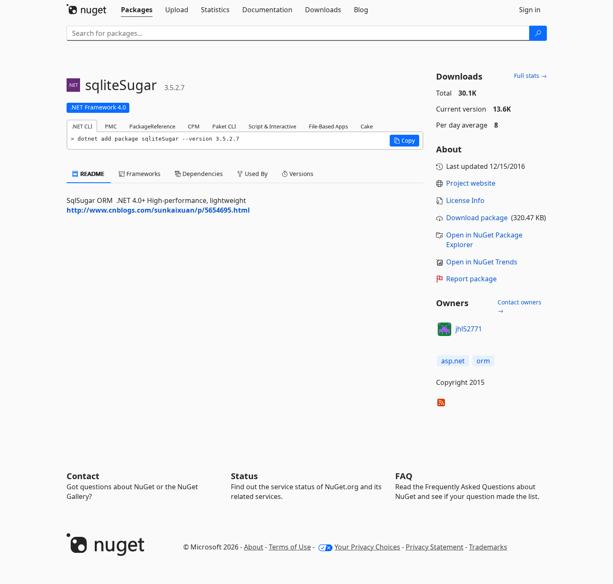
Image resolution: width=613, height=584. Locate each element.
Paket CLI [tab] (224, 126)
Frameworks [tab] (143, 174)
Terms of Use (290, 547)
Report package (471, 278)
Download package (477, 217)
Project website (470, 183)
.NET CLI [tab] (82, 126)
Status (244, 476)
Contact (83, 476)
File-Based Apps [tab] (328, 126)
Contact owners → (519, 306)
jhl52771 (468, 328)
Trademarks (488, 547)
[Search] (538, 33)
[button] (404, 141)
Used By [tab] (255, 174)
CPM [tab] (194, 126)
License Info (465, 200)
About (253, 547)
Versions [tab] (300, 174)
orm (483, 360)
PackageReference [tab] (152, 126)
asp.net (453, 360)
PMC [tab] (111, 126)
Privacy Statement (434, 547)
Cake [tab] (367, 126)
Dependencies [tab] (202, 174)
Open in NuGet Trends (481, 262)
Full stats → (530, 76)
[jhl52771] (444, 329)
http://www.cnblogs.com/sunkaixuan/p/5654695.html (158, 210)
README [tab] (91, 174)
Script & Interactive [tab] (272, 126)
